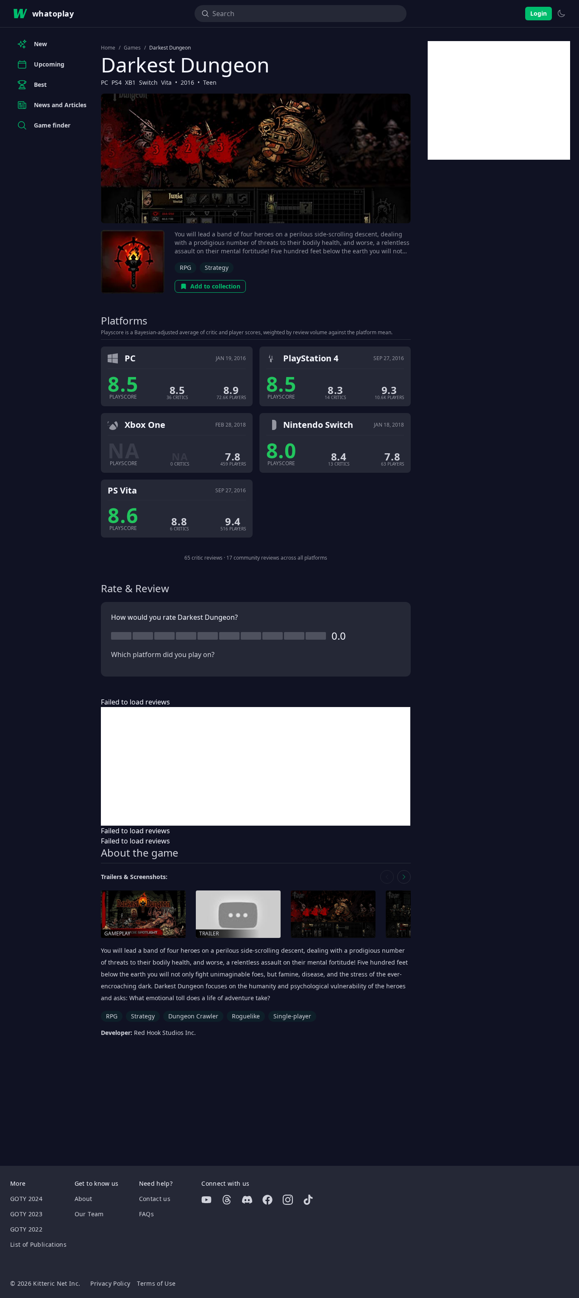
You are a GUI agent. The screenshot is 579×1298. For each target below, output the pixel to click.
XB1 (130, 82)
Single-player (292, 1016)
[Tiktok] (308, 1200)
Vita (166, 82)
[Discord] (247, 1200)
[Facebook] (267, 1200)
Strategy (216, 267)
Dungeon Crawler (193, 1016)
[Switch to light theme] (561, 13)
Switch (148, 82)
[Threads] (227, 1200)
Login (538, 13)
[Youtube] (206, 1200)
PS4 (116, 82)
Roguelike (246, 1016)
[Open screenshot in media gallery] (333, 914)
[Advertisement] (255, 766)
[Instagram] (288, 1200)
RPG (185, 267)
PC (104, 82)
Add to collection (215, 286)
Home (108, 47)
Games (132, 47)
